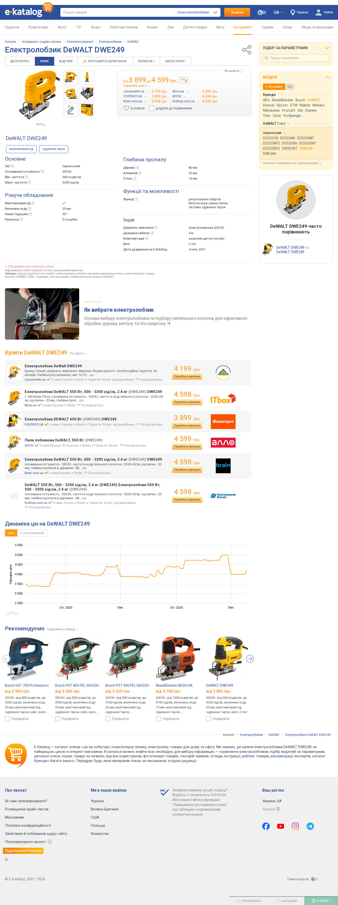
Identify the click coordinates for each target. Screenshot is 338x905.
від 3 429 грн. (117, 691)
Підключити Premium (23, 851)
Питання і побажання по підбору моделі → (292, 163)
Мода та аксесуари (317, 27)
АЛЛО (29, 445)
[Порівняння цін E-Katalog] (29, 12)
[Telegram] (310, 826)
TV (79, 27)
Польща (98, 825)
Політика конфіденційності (28, 825)
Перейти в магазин (187, 376)
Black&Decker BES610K (174, 685)
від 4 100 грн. (168, 691)
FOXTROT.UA (34, 424)
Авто (220, 27)
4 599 (187, 439)
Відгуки (65, 61)
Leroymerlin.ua (35, 379)
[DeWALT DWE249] (71, 78)
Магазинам (14, 817)
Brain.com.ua (34, 473)
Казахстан (100, 833)
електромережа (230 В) (206, 227)
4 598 (187, 394)
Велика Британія (105, 809)
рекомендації (281, 756)
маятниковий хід (21, 149)
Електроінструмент (80, 41)
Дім (171, 27)
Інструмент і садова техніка (41, 41)
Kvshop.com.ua (36, 503)
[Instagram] (295, 826)
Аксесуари (175, 61)
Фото (62, 27)
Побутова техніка (124, 27)
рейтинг (248, 756)
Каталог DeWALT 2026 (19, 276)
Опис (44, 61)
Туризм (267, 27)
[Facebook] (266, 826)
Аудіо (95, 27)
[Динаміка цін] (184, 80)
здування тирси (54, 149)
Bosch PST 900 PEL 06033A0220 (131, 685)
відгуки (112, 756)
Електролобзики (110, 41)
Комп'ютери (38, 27)
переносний (71, 166)
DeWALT (133, 41)
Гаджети (12, 27)
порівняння (228, 751)
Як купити (231, 71)
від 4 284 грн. (67, 691)
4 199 (187, 369)
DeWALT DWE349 (219, 685)
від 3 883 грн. (218, 691)
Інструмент (243, 27)
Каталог (10, 41)
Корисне (146, 61)
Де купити (20, 61)
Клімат (152, 27)
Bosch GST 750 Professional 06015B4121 (37, 685)
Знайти (237, 12)
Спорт (287, 27)
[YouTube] (280, 826)
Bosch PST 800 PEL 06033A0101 (81, 685)
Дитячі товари (195, 27)
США (95, 817)
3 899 (187, 418)
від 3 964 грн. (17, 691)
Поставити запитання (107, 61)
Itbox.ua (30, 405)
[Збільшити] (39, 95)
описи (55, 756)
